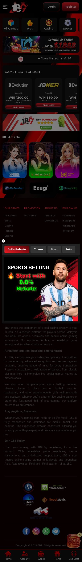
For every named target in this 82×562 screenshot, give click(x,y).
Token (38, 249)
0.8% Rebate (17, 249)
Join (69, 249)
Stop (54, 249)
